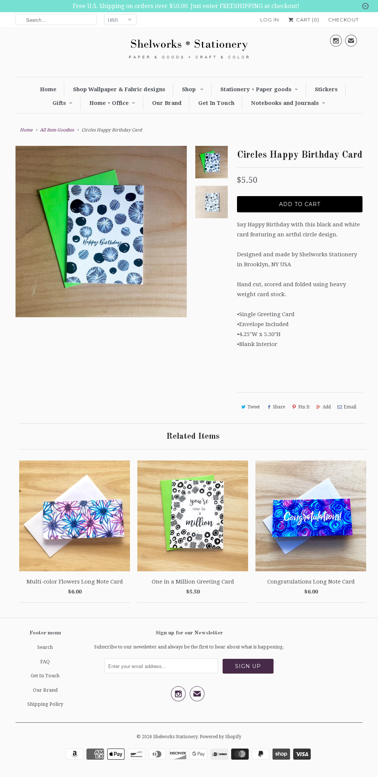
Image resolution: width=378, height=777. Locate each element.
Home (48, 89)
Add (327, 407)
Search (45, 647)
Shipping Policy (45, 704)
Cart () (307, 20)
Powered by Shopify (220, 736)
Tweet (253, 407)
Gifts (59, 103)
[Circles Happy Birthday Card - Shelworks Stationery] (101, 231)
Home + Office (109, 103)
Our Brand (167, 103)
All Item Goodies (57, 130)
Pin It (304, 407)
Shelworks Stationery (175, 736)
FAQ (45, 661)
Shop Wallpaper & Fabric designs (119, 89)
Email (350, 407)
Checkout (343, 20)
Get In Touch (216, 103)
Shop (189, 89)
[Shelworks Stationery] (189, 50)
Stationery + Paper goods (256, 89)
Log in (269, 20)
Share (279, 407)
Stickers (326, 89)
